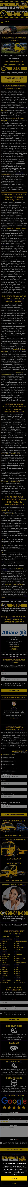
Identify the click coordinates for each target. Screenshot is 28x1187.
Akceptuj (14, 1178)
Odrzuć (14, 1183)
